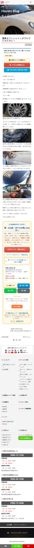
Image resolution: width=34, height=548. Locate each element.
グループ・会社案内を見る (17, 321)
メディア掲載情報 (25, 408)
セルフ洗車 (23, 386)
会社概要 (5, 369)
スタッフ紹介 (24, 402)
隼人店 (5, 411)
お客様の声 (23, 395)
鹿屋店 (5, 409)
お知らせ (6, 430)
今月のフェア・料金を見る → (17, 249)
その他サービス (24, 384)
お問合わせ (23, 430)
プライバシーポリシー (20, 524)
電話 (6, 546)
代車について (24, 389)
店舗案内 (6, 402)
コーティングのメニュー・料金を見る (17, 254)
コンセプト (6, 360)
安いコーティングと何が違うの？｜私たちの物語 (18, 261)
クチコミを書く (17, 306)
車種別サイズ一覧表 (9, 395)
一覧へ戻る (18, 340)
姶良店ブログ (7, 437)
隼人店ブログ (7, 435)
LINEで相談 (17, 546)
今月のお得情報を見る (18, 65)
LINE (11, 290)
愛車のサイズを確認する (18, 60)
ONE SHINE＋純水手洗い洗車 (18, 70)
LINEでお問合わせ (25, 438)
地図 (25, 290)
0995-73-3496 (10, 276)
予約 (28, 546)
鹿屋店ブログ (7, 440)
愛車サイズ (12, 285)
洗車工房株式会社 (8, 421)
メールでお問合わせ (26, 435)
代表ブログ (6, 442)
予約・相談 (25, 285)
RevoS (5, 424)
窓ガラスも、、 (28, 337)
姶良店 (5, 406)
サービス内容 (24, 360)
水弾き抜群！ (5, 337)
